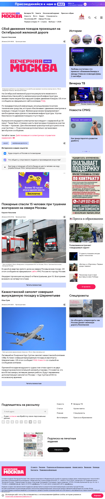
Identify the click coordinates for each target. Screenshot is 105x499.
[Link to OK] (12, 422)
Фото (35, 16)
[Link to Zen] (16, 422)
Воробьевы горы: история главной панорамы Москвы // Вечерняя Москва (87, 39)
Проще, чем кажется (81, 120)
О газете (34, 467)
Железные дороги (20, 143)
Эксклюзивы (77, 50)
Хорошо (97, 495)
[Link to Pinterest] (39, 422)
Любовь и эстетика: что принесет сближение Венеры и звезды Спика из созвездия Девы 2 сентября (86, 72)
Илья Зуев (6, 300)
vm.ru (29, 482)
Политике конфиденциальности (18, 496)
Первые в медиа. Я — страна (35, 22)
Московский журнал (51, 13)
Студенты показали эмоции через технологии (89, 255)
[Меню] (101, 18)
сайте (34, 271)
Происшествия (21, 41)
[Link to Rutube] (35, 422)
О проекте (86, 287)
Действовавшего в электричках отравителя (28, 136)
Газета (38, 13)
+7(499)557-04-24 (14, 484)
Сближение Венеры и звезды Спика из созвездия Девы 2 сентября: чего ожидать (86, 56)
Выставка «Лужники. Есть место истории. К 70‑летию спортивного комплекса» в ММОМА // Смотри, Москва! (75, 39)
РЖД (43, 101)
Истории (75, 30)
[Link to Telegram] (25, 422)
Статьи (60, 408)
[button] (99, 39)
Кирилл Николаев (9, 37)
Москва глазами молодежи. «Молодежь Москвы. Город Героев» (86, 96)
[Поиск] (89, 18)
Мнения (60, 413)
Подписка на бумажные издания (59, 467)
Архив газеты (78, 408)
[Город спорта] (82, 17)
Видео (41, 16)
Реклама (42, 467)
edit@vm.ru (36, 484)
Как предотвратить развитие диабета (86, 125)
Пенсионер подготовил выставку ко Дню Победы (88, 276)
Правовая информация (48, 470)
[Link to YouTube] (21, 422)
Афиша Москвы (44, 19)
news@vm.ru (69, 484)
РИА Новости (39, 360)
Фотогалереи (62, 417)
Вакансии (87, 467)
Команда (96, 467)
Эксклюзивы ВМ (30, 19)
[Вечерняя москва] (14, 471)
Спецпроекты (51, 16)
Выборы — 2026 (55, 22)
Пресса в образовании (70, 13)
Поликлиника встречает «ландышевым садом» (80, 246)
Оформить (58, 450)
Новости (27, 16)
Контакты (34, 470)
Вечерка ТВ (28, 13)
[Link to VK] (7, 422)
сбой (5, 143)
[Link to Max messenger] (3, 422)
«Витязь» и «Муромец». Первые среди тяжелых (91, 265)
